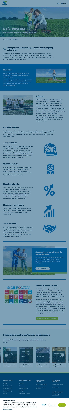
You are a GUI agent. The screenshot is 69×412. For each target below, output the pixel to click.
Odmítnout (52, 405)
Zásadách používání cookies (21, 407)
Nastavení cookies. (8, 409)
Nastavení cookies (44, 405)
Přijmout (62, 405)
